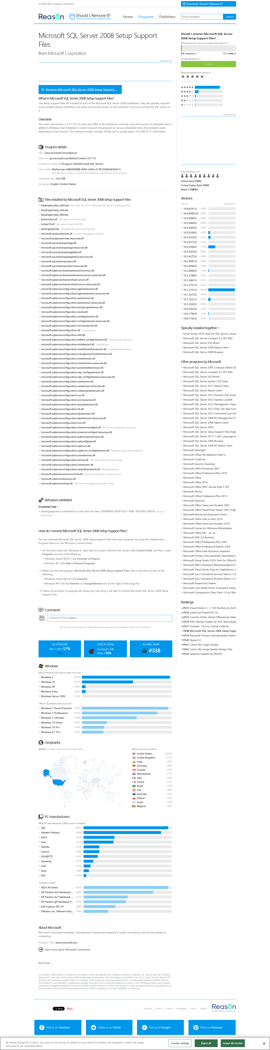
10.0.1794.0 (190, 313)
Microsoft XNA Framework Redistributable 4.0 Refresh (213, 565)
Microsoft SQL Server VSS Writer (201, 343)
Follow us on (109, 1027)
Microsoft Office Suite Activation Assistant (206, 551)
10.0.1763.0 (190, 318)
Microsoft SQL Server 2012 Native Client (206, 386)
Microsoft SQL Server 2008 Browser (203, 352)
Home (128, 16)
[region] (135, 1043)
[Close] (264, 1044)
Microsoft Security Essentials (199, 464)
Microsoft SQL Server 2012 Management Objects (211, 404)
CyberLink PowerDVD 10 (204, 612)
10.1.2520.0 (190, 304)
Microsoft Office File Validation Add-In (204, 454)
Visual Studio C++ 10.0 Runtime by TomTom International (222, 608)
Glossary (148, 1008)
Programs (146, 16)
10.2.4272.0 (190, 256)
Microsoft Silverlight (194, 450)
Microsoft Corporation (67, 53)
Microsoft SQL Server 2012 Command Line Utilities (211, 413)
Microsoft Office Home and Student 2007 (206, 505)
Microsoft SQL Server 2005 (198, 427)
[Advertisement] (208, 140)
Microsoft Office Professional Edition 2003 (206, 546)
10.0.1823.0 (190, 309)
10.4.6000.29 (190, 213)
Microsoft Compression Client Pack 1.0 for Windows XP (214, 592)
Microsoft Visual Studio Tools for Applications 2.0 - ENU (214, 569)
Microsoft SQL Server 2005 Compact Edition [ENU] (211, 367)
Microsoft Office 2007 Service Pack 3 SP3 (206, 487)
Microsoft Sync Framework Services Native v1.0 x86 (212, 574)
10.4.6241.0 (190, 208)
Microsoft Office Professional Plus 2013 (205, 496)
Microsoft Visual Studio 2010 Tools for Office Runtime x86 (215, 560)
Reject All (206, 1043)
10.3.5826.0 (190, 227)
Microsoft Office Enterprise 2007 (201, 468)
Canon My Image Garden (204, 644)
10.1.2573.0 (190, 294)
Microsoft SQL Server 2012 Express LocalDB (207, 399)
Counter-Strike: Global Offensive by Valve (213, 617)
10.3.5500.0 (190, 246)
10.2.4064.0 (190, 266)
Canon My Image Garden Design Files (211, 649)
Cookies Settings (180, 1043)
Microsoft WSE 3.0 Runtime (198, 537)
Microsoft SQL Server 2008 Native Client (206, 347)
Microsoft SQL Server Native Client (202, 390)
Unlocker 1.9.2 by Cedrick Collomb (209, 626)
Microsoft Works (192, 491)
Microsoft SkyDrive (193, 500)
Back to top (44, 962)
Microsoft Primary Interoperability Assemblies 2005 (212, 555)
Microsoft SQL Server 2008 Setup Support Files (217, 631)
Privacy (169, 1008)
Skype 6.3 (195, 640)
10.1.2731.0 (190, 289)
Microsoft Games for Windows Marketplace (207, 528)
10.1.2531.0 (190, 299)
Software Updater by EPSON (206, 653)
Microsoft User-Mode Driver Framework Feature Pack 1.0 (215, 588)
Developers (181, 1008)
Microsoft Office (192, 477)
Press (193, 1008)
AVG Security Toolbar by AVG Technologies (213, 621)
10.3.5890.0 (190, 218)
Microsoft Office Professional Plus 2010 (205, 473)
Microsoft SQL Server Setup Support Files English (210, 431)
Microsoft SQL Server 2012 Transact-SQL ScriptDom (212, 395)
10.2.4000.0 (190, 270)
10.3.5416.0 (190, 251)
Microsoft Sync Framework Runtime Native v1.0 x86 (212, 578)
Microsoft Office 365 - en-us (199, 532)
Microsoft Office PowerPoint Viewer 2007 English (210, 510)
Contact (203, 1008)
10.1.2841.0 (190, 280)
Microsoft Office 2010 (195, 482)
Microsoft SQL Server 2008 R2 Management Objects (212, 418)
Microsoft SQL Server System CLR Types (205, 381)
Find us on (58, 1027)
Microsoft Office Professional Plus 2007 (205, 542)
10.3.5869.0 (190, 223)
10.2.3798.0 (190, 275)
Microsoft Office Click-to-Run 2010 (203, 519)
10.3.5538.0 (190, 232)
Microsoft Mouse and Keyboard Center (205, 514)
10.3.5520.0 (190, 237)
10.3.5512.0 (190, 242)
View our (211, 1027)
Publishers (167, 16)
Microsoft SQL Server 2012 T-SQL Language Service (212, 436)
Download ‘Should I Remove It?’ (204, 4)
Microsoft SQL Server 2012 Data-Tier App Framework (213, 408)
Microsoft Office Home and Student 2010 (206, 523)
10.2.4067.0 (190, 261)
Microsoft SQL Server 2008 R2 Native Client (207, 445)
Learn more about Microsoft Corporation (67, 949)
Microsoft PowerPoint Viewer (199, 583)
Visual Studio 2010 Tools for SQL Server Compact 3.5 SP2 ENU (218, 333)
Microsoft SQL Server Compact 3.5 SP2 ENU (208, 338)
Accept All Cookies (233, 1043)
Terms (158, 1008)
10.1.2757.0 (190, 285)
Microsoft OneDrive (194, 459)
